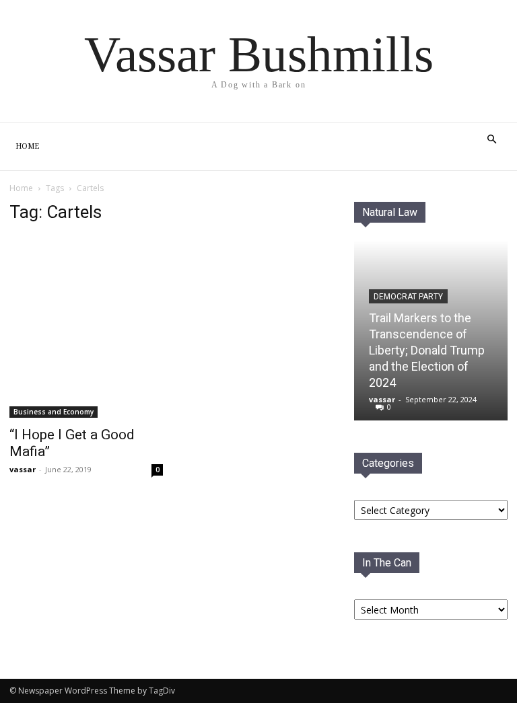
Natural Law (389, 212)
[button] (491, 139)
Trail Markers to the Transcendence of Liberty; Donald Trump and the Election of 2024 (427, 350)
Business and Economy (53, 411)
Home (27, 146)
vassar (22, 469)
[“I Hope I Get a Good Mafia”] (86, 327)
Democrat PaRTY (408, 296)
